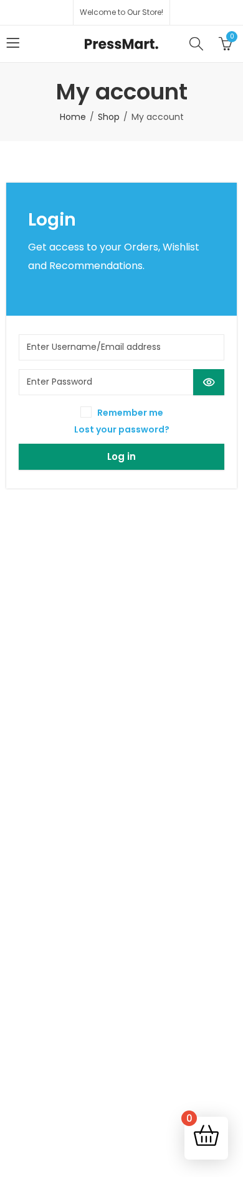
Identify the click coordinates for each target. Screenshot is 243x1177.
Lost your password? (121, 429)
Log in (121, 456)
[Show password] (208, 382)
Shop (109, 117)
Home (73, 117)
